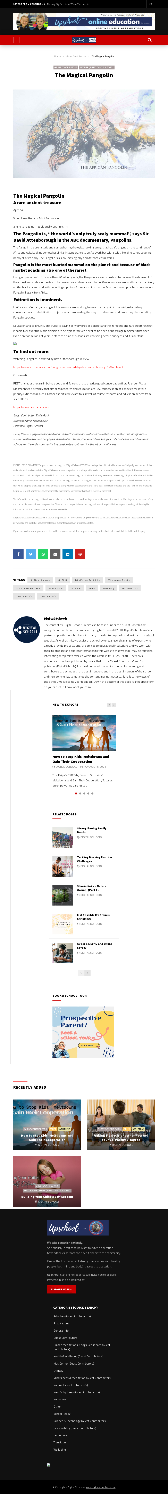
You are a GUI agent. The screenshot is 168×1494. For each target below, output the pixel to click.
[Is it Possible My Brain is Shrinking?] (62, 924)
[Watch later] (150, 4)
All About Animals (40, 580)
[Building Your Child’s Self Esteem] (47, 1181)
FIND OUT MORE (60, 1289)
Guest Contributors (76, 56)
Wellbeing (108, 588)
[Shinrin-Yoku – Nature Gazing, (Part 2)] (62, 895)
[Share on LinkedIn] (67, 554)
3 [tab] (84, 793)
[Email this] (55, 554)
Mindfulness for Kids (119, 580)
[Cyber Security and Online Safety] (62, 953)
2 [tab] (80, 793)
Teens (92, 588)
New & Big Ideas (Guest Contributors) (76, 1392)
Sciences (76, 588)
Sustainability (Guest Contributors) (74, 1428)
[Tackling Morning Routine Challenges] (62, 866)
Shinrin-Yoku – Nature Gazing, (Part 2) (91, 888)
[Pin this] (80, 554)
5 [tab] (92, 793)
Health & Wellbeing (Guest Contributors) (47, 1190)
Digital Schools (56, 618)
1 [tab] (76, 793)
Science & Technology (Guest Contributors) (80, 1421)
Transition (59, 1442)
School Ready (61, 1413)
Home (57, 56)
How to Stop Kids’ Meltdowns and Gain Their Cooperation (80, 759)
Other (53, 1129)
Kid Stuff (62, 580)
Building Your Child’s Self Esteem (47, 1197)
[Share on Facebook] (18, 554)
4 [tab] (88, 793)
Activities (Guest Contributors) (72, 1316)
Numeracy (59, 1399)
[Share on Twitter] (31, 554)
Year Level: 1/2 (130, 588)
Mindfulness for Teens (28, 588)
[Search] (149, 40)
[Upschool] (84, 40)
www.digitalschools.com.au (101, 1487)
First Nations (61, 1323)
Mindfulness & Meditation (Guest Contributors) (82, 1378)
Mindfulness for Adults (87, 580)
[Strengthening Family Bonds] (62, 837)
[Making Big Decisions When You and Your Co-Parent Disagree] (121, 1125)
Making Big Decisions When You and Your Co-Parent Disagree (69, 4)
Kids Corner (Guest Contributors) (73, 1363)
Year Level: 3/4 (24, 596)
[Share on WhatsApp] (43, 554)
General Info (61, 1330)
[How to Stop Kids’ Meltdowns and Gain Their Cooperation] (84, 733)
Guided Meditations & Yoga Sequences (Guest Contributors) (81, 1347)
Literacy (58, 1370)
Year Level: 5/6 (48, 596)
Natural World (56, 588)
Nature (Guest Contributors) (97, 67)
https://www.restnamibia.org (31, 407)
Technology (60, 1435)
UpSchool (53, 1274)
